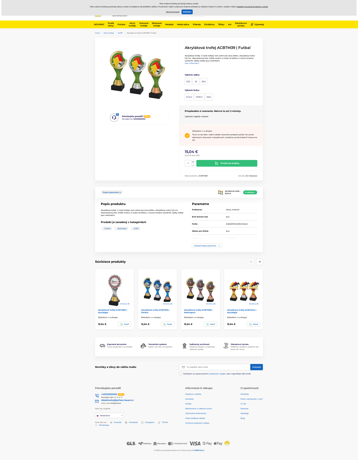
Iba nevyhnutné (172, 12)
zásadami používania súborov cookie (252, 7)
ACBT (120, 33)
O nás (243, 404)
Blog (243, 418)
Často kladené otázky (195, 418)
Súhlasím (187, 12)
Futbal (107, 228)
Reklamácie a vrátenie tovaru (198, 408)
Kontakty (189, 399)
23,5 (188, 81)
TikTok (165, 422)
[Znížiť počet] (193, 165)
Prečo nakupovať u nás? (252, 399)
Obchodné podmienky (195, 413)
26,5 (204, 81)
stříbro (199, 97)
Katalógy (245, 413)
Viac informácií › (192, 63)
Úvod (97, 33)
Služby (188, 404)
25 (196, 81)
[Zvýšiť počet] (193, 161)
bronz (189, 97)
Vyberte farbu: (192, 90)
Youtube (118, 422)
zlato (208, 97)
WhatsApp (104, 425)
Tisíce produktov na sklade (119, 347)
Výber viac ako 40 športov (160, 347)
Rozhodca (122, 228)
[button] (207, 246)
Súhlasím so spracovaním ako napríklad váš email (217, 373)
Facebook (133, 422)
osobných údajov (217, 373)
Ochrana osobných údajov (197, 423)
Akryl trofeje (109, 33)
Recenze (244, 408)
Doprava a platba (193, 394)
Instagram (150, 422)
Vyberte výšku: (192, 75)
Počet (188, 163)
